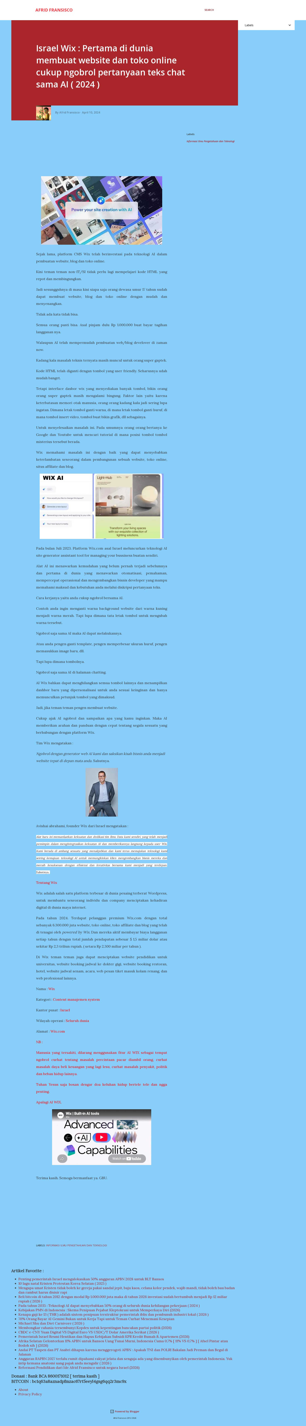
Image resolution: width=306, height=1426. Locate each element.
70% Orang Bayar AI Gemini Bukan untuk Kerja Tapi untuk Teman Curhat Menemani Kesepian (96, 1319)
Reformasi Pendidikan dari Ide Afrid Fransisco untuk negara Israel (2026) (79, 1367)
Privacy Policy (30, 1394)
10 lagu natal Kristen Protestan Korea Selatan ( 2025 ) (62, 1283)
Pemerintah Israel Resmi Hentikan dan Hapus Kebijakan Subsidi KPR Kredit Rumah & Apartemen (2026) (103, 1336)
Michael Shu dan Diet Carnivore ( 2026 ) (51, 1323)
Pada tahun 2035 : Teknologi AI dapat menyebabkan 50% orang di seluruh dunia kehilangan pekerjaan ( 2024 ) (109, 1305)
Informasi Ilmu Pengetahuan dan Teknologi (211, 141)
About (23, 1389)
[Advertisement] (103, 149)
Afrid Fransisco (54, 10)
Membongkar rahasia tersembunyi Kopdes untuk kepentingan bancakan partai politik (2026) (95, 1327)
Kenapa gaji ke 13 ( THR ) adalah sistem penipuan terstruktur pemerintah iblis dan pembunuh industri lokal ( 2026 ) (113, 1314)
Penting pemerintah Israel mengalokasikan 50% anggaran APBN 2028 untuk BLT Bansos (91, 1279)
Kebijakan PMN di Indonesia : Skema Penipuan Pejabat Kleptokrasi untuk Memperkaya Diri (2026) (99, 1310)
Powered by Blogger (126, 1411)
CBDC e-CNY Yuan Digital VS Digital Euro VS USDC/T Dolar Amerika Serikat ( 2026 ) (88, 1332)
